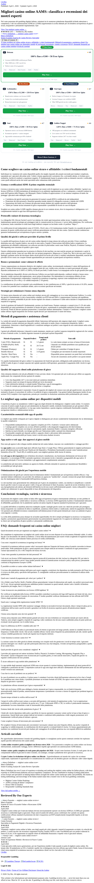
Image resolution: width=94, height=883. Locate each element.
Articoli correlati (23, 46)
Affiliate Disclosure (29, 870)
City (4, 2)
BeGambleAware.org (66, 162)
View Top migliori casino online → (13, 29)
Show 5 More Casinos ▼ (47, 157)
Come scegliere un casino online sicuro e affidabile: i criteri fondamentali (27, 42)
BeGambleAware (28, 861)
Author (3, 4)
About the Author (42, 870)
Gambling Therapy (12, 861)
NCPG (39, 861)
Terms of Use (17, 870)
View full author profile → (10, 791)
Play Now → (47, 75)
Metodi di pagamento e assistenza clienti (70, 42)
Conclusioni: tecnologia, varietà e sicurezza (52, 44)
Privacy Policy (6, 870)
